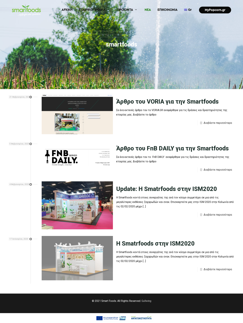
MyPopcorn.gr (215, 10)
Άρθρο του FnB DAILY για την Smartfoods (172, 148)
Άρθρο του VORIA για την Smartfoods (167, 101)
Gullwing (146, 300)
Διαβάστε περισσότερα (218, 122)
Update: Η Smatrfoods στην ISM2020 (166, 188)
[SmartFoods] (26, 10)
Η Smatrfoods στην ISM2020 (155, 243)
